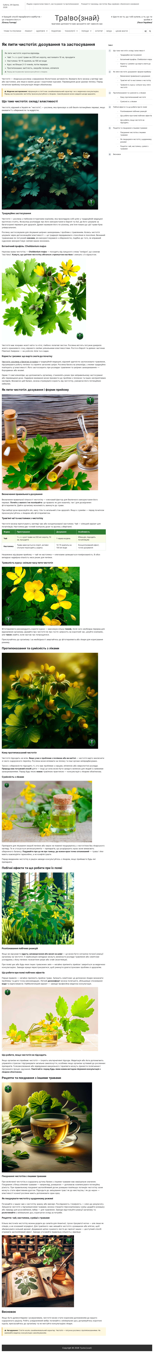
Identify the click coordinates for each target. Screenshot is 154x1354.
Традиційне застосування (131, 55)
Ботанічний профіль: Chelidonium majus (136, 59)
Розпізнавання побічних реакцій (133, 111)
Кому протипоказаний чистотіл (133, 97)
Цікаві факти (122, 31)
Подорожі (56, 31)
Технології (70, 31)
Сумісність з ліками (128, 101)
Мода (109, 31)
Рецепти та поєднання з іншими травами (130, 128)
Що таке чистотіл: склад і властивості (129, 51)
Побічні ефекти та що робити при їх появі (130, 107)
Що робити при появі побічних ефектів (136, 116)
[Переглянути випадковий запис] (145, 31)
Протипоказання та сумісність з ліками (129, 93)
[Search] (150, 31)
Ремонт (28, 31)
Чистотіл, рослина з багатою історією (20, 361)
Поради (85, 31)
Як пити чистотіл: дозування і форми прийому (132, 72)
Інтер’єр (99, 31)
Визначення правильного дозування (135, 76)
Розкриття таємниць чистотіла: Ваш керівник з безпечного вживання (110, 4)
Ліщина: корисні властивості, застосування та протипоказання (52, 4)
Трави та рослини (12, 31)
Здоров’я (40, 31)
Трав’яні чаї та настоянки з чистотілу (135, 80)
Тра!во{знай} (77, 17)
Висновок (117, 154)
